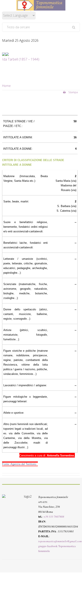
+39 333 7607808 (53, 516)
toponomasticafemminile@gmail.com (60, 541)
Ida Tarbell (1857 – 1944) (20, 59)
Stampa (73, 92)
